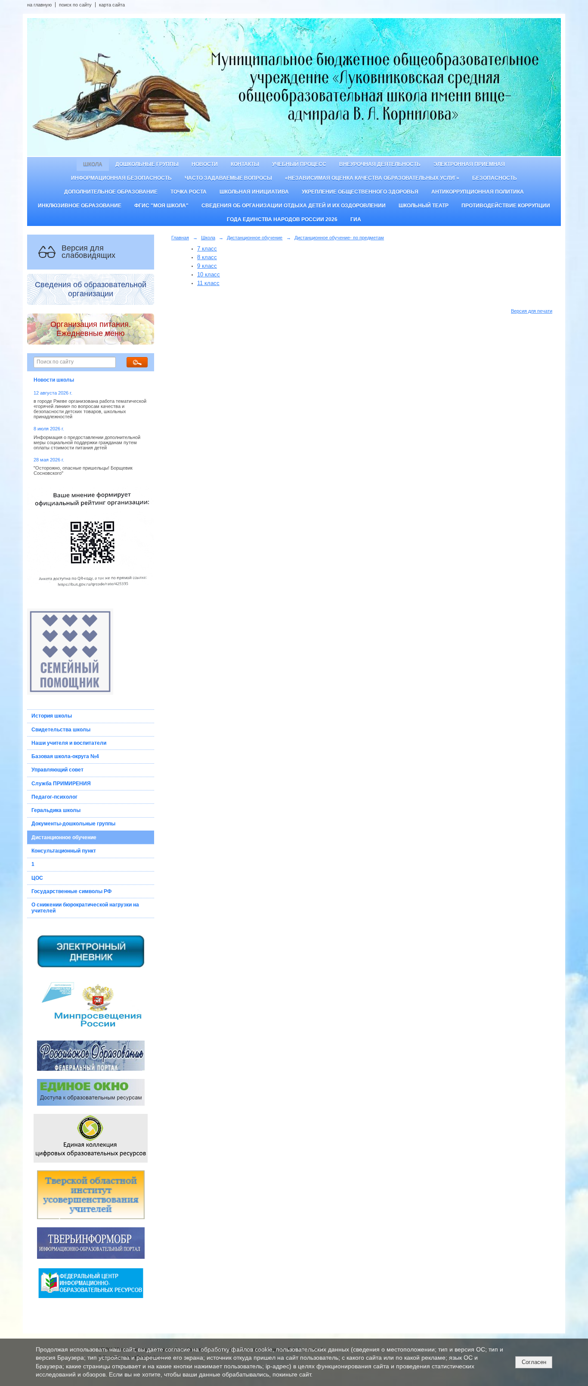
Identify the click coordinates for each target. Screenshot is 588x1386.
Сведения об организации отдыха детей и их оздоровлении (293, 206)
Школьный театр (424, 206)
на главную (39, 4)
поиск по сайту (75, 4)
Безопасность (494, 178)
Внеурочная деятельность (380, 164)
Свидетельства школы (60, 730)
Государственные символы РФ (71, 891)
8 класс (207, 257)
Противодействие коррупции (505, 206)
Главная (180, 237)
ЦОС (37, 878)
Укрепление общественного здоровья (360, 192)
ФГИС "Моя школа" (161, 206)
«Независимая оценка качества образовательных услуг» (372, 178)
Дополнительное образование (111, 192)
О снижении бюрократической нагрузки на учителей (85, 908)
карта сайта (112, 4)
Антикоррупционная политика (477, 192)
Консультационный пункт (63, 851)
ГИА (355, 219)
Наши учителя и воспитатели (68, 743)
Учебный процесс (299, 164)
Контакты (245, 164)
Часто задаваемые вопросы (228, 178)
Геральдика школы (55, 810)
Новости (205, 164)
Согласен (534, 1362)
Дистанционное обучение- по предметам (339, 237)
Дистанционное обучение (63, 837)
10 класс (208, 274)
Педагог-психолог (54, 797)
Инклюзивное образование (79, 206)
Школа (92, 164)
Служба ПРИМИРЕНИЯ (61, 784)
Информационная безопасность (121, 178)
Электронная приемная (469, 164)
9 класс (207, 266)
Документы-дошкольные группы (73, 824)
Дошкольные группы (147, 164)
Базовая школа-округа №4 (65, 756)
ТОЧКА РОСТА (188, 192)
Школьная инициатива (254, 192)
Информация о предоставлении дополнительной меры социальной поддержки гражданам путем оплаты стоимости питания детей (87, 442)
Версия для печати (531, 311)
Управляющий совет (57, 770)
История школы (51, 716)
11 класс (208, 283)
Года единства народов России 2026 (282, 219)
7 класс (207, 248)
